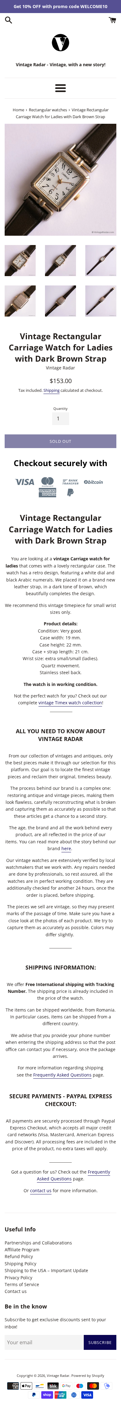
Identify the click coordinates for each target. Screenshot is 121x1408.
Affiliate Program (22, 1250)
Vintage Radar (58, 1375)
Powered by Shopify (87, 1375)
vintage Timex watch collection (70, 703)
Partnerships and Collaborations (38, 1243)
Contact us (16, 1291)
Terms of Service (22, 1284)
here (66, 848)
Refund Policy (19, 1256)
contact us (41, 1190)
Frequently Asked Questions (62, 1075)
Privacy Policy (18, 1278)
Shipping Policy (20, 1264)
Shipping (51, 390)
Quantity (60, 408)
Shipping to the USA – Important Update (46, 1270)
